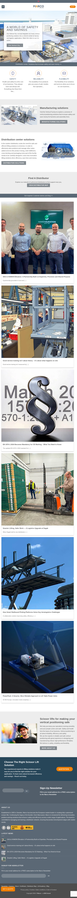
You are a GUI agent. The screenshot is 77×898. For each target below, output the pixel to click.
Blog (48, 886)
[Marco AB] (38, 7)
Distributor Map (31, 886)
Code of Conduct (51, 889)
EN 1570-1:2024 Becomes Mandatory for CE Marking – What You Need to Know (32, 444)
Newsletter (4, 886)
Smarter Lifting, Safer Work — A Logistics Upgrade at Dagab (25, 528)
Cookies (32, 889)
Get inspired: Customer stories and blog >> (38, 195)
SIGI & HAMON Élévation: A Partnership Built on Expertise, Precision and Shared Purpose (36, 277)
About (17, 886)
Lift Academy (41, 886)
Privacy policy (25, 889)
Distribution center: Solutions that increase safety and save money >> (38, 64)
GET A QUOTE (8, 889)
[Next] (73, 36)
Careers (11, 886)
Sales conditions (40, 889)
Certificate (23, 886)
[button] (3, 6)
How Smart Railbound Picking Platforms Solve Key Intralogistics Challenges (31, 612)
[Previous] (3, 36)
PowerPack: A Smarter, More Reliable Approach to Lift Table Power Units (30, 696)
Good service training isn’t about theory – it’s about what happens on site (30, 360)
